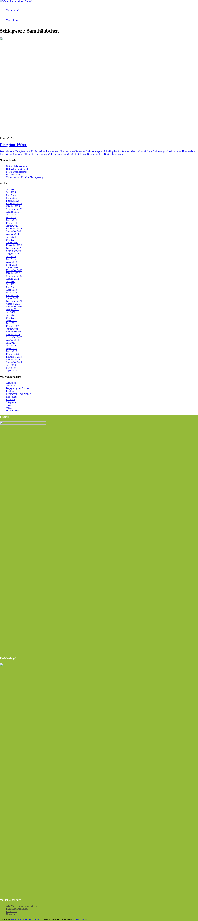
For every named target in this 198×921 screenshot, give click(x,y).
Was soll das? (12, 20)
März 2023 (11, 264)
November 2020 (14, 331)
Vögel (9, 407)
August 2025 (12, 212)
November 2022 (14, 270)
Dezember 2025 (14, 203)
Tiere (8, 405)
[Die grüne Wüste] (49, 135)
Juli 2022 (10, 281)
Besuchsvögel (13, 174)
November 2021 (14, 301)
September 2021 (14, 306)
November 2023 (14, 248)
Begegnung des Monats (17, 388)
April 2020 (11, 348)
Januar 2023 (12, 267)
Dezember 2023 (14, 245)
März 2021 (11, 323)
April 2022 (11, 290)
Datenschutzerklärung (17, 908)
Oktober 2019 (13, 359)
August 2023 (12, 253)
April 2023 (11, 262)
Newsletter (11, 914)
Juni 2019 (11, 365)
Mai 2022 (11, 287)
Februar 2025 (12, 223)
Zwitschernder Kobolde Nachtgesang (24, 177)
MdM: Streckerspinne (16, 171)
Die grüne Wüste (13, 145)
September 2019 (14, 362)
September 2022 (14, 276)
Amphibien (11, 385)
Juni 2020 (11, 345)
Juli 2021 (10, 312)
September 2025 (14, 209)
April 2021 (11, 320)
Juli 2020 (10, 342)
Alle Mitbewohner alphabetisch (21, 906)
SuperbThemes (79, 919)
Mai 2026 (11, 195)
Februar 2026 (12, 200)
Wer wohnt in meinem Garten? (26, 919)
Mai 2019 (11, 368)
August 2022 (12, 278)
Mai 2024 (11, 239)
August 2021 (12, 309)
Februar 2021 (12, 326)
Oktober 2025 (13, 206)
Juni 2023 (11, 256)
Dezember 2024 (14, 228)
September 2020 (14, 337)
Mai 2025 (11, 217)
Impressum (11, 911)
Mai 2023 (11, 259)
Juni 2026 (11, 192)
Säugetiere (11, 402)
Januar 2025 (12, 225)
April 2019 (11, 370)
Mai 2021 (11, 317)
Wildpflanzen (12, 410)
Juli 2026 (10, 189)
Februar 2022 (12, 295)
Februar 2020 (12, 354)
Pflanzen (10, 399)
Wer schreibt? (12, 10)
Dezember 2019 (14, 356)
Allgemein (11, 382)
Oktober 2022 (13, 273)
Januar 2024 (12, 242)
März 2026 (11, 198)
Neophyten (11, 396)
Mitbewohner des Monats (18, 394)
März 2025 (11, 220)
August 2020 (12, 340)
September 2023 (14, 251)
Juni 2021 (11, 315)
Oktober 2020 (13, 334)
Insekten (10, 391)
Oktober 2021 (13, 303)
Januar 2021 (12, 329)
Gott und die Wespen (16, 166)
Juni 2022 (11, 284)
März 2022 (11, 292)
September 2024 (14, 231)
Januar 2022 (12, 298)
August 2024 (12, 234)
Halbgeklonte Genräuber (18, 169)
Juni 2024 (11, 237)
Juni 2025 (11, 214)
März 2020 (11, 351)
